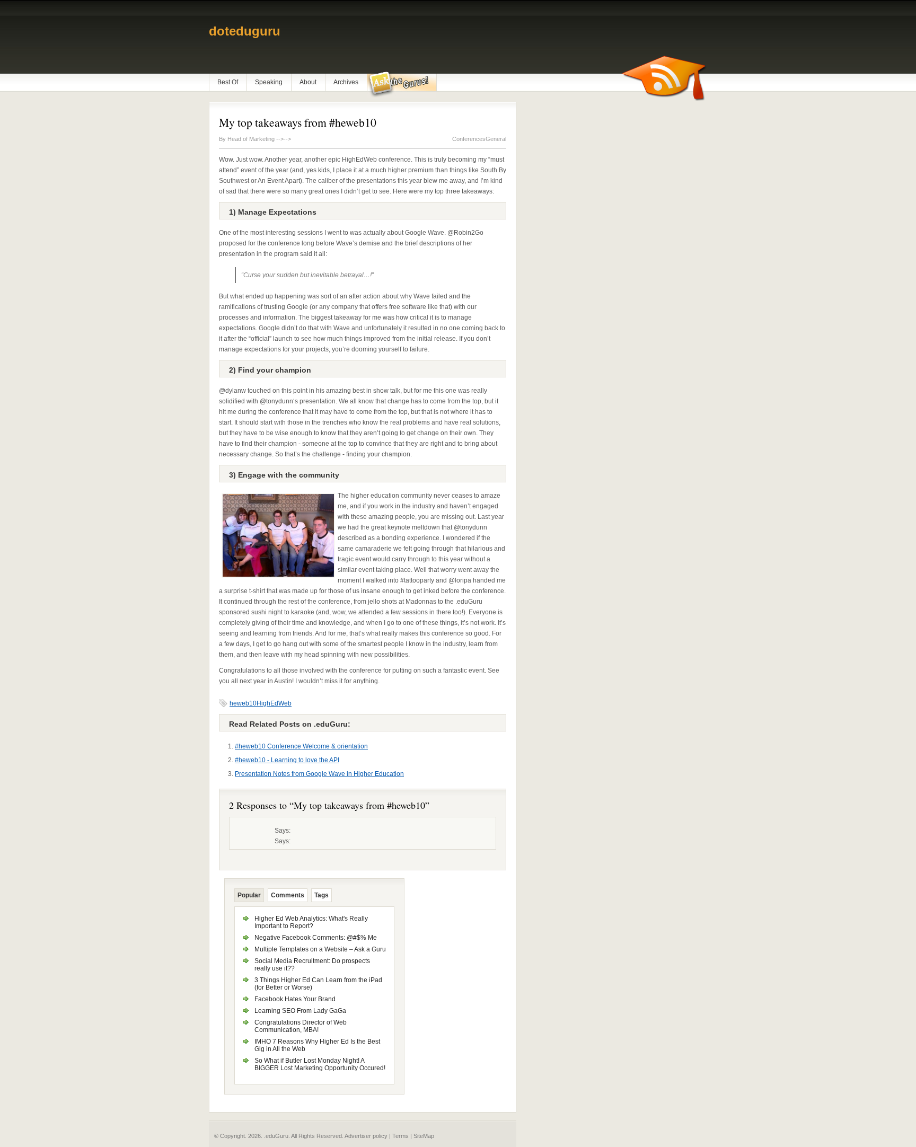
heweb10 (243, 703)
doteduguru (244, 31)
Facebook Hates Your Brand (295, 999)
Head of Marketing (251, 139)
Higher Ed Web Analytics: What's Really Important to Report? (311, 922)
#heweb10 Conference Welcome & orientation (301, 746)
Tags (321, 895)
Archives (345, 82)
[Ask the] (401, 84)
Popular (249, 895)
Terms (400, 1136)
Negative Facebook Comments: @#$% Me (315, 937)
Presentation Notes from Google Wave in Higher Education (319, 774)
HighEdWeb (274, 703)
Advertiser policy (366, 1136)
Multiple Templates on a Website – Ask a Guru (320, 949)
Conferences (469, 139)
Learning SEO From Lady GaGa (300, 1010)
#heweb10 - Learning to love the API (287, 760)
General (496, 139)
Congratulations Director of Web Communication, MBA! (300, 1026)
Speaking (269, 82)
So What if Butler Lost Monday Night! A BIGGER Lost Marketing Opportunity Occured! (319, 1064)
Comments (287, 895)
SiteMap (423, 1136)
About (308, 82)
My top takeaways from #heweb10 (297, 122)
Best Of (227, 82)
